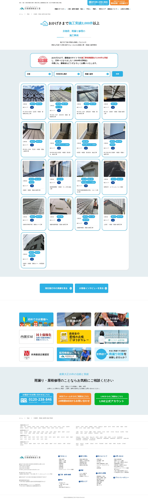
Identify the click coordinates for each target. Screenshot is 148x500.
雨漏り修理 (61, 459)
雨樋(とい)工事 (62, 460)
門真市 (48, 427)
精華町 (114, 443)
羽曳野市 (44, 427)
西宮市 (37, 437)
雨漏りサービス (59, 9)
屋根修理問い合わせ (119, 463)
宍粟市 (105, 437)
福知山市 (26, 443)
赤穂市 (67, 437)
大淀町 (51, 431)
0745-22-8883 (25, 466)
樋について (99, 485)
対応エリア (102, 9)
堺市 (25, 426)
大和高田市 (96, 433)
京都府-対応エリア (24, 442)
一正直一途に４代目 (63, 484)
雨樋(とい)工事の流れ (85, 460)
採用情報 (99, 468)
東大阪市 (77, 426)
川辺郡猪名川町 (86, 438)
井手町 (96, 443)
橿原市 (59, 431)
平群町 (126, 431)
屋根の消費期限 (100, 480)
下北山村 (86, 431)
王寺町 (47, 431)
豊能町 (93, 427)
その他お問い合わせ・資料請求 (121, 472)
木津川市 (82, 443)
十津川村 (112, 431)
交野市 (95, 426)
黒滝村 (37, 433)
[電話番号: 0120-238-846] (98, 5)
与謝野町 (82, 444)
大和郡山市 (90, 433)
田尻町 (126, 426)
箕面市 (35, 427)
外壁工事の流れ (83, 463)
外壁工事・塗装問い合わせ (120, 465)
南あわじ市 (92, 437)
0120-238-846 (26, 465)
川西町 (29, 433)
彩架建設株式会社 (24, 480)
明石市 (33, 437)
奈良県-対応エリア (24, 430)
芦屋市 (46, 437)
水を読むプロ (62, 482)
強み (81, 9)
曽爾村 (90, 431)
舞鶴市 (30, 443)
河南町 (84, 427)
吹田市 (37, 426)
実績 (94, 9)
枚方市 (55, 426)
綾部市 (34, 443)
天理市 (107, 431)
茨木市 (59, 426)
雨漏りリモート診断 (119, 460)
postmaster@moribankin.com (31, 469)
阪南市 (105, 426)
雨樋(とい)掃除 (62, 462)
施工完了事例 (83, 474)
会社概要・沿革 (100, 460)
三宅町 (81, 433)
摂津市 (52, 427)
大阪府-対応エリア (24, 425)
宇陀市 (42, 431)
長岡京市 (59, 443)
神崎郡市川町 (99, 438)
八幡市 (64, 443)
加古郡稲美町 (119, 437)
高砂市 (29, 439)
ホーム (21, 14)
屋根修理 (61, 463)
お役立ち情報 (125, 9)
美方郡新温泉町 (92, 439)
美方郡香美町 (85, 439)
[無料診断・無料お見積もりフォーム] (119, 5)
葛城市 (63, 431)
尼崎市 (29, 437)
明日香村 (26, 431)
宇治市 (38, 443)
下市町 (81, 431)
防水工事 (61, 468)
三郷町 (77, 431)
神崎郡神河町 (112, 438)
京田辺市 (68, 443)
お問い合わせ (119, 456)
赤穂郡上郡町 (126, 438)
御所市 (50, 433)
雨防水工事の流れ (84, 465)
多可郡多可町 (92, 438)
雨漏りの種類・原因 (101, 477)
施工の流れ (84, 456)
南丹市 (77, 443)
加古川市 (63, 437)
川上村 (25, 433)
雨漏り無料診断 (117, 459)
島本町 (113, 426)
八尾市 (63, 426)
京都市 (21, 443)
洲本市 (42, 437)
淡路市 (101, 437)
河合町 (21, 433)
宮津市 (42, 443)
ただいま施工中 (83, 473)
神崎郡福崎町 (106, 438)
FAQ (88, 9)
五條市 (46, 433)
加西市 (46, 439)
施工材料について (101, 479)
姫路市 (25, 437)
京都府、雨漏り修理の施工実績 (42, 14)
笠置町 (106, 443)
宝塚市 (21, 439)
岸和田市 (29, 426)
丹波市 (87, 437)
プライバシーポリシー (122, 477)
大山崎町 (86, 443)
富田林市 (21, 427)
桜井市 (54, 433)
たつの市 (114, 437)
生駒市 (38, 431)
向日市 (55, 443)
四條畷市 (91, 426)
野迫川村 (117, 431)
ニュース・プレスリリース (103, 465)
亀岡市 (47, 443)
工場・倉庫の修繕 (73, 9)
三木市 (25, 439)
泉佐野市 (68, 426)
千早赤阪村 (98, 427)
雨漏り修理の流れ (84, 459)
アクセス (99, 462)
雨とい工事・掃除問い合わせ (121, 462)
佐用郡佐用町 (78, 439)
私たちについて (102, 456)
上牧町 (33, 433)
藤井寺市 (61, 427)
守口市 (51, 426)
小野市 (37, 439)
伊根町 (77, 444)
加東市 (109, 437)
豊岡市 (58, 437)
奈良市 (21, 431)
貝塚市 (47, 426)
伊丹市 (50, 437)
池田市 (33, 426)
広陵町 (42, 433)
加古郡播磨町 (78, 438)
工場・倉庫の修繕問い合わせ (121, 471)
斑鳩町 (34, 431)
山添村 (85, 433)
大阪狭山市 (100, 426)
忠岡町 (117, 426)
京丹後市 (21, 444)
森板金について (112, 9)
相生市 (54, 437)
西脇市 (71, 437)
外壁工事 (61, 465)
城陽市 (51, 443)
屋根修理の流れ (83, 462)
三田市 (42, 439)
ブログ (98, 466)
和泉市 (31, 427)
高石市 (57, 427)
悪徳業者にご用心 (101, 476)
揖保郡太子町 (119, 438)
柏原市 (39, 427)
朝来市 (97, 437)
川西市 (33, 439)
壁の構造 (99, 483)
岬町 (77, 427)
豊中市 (109, 426)
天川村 (103, 431)
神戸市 (21, 437)
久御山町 (91, 443)
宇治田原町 (101, 443)
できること (63, 456)
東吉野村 (122, 431)
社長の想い (99, 459)
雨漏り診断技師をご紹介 (102, 463)
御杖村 (77, 433)
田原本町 (99, 431)
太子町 (80, 427)
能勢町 (88, 427)
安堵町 (30, 431)
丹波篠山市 (78, 437)
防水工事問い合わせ (119, 466)
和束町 (110, 443)
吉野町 (101, 433)
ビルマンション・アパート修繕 (66, 469)
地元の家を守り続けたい (64, 487)
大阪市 (21, 426)
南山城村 (119, 443)
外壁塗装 (61, 466)
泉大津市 (42, 426)
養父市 (83, 437)
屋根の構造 (99, 482)
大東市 (82, 426)
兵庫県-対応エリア (24, 435)
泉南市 (86, 426)
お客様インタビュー (84, 476)
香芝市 (55, 431)
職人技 (60, 485)
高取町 (94, 431)
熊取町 (122, 426)
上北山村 (68, 431)
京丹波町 (124, 443)
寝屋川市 (26, 427)
